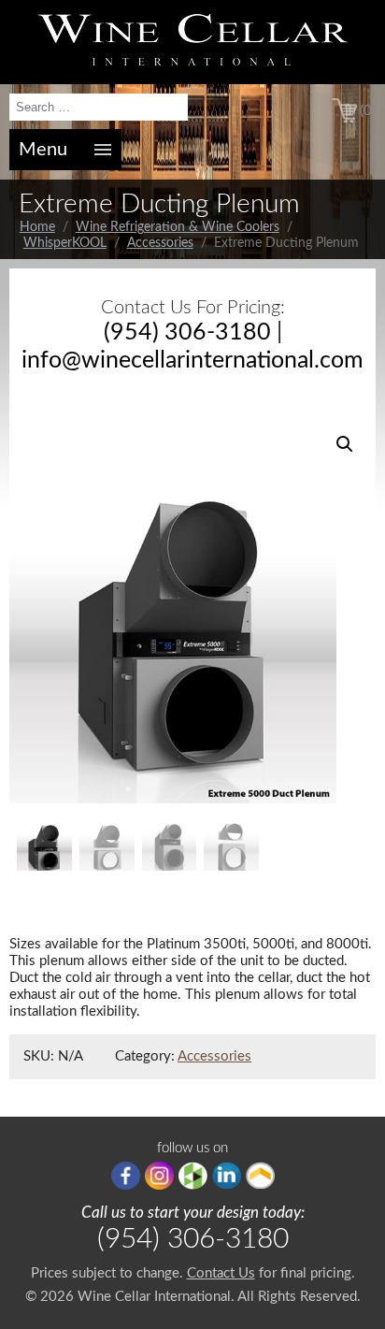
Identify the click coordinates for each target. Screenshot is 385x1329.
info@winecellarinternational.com (192, 360)
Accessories (160, 243)
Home (37, 227)
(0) (368, 111)
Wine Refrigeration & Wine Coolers (177, 227)
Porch (260, 1176)
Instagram (159, 1176)
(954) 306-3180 (187, 332)
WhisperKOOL (65, 243)
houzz (192, 1176)
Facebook (125, 1176)
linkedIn (226, 1176)
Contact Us (221, 1273)
